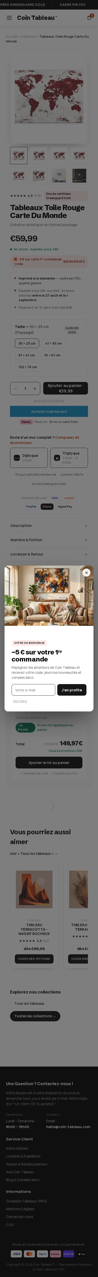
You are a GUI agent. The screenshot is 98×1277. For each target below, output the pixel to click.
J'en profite (72, 690)
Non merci (20, 701)
